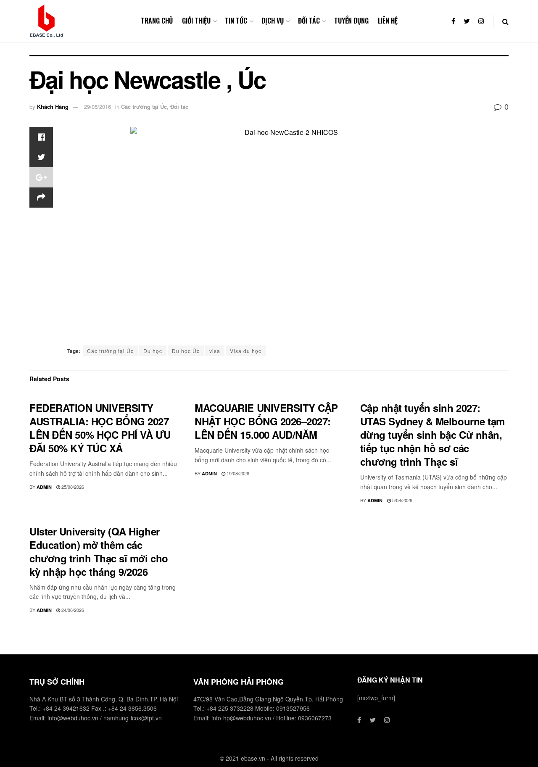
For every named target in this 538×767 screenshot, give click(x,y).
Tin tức (236, 21)
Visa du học (245, 350)
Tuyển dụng (351, 21)
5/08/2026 (401, 500)
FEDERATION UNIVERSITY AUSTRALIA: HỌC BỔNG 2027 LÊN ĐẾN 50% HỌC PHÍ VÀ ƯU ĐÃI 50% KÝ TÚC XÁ (100, 428)
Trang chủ (157, 21)
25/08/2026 (72, 486)
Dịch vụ (272, 21)
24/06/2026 (72, 609)
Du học (152, 350)
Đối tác (309, 21)
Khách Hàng (53, 107)
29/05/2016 (97, 107)
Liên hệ (388, 21)
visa (214, 350)
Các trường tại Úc (144, 107)
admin (44, 487)
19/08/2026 (237, 473)
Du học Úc (186, 350)
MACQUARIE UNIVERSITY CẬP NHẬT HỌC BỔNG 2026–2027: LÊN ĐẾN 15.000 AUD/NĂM (266, 421)
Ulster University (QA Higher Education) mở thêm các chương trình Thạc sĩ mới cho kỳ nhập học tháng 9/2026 (98, 551)
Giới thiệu (196, 21)
